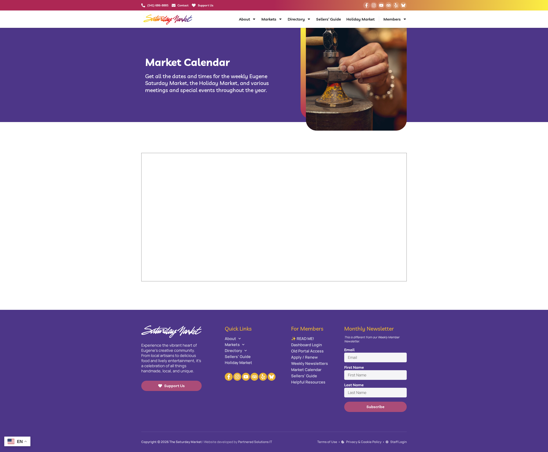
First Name (354, 367)
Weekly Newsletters (309, 363)
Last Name (354, 384)
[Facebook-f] (366, 5)
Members (392, 19)
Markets (268, 19)
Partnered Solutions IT (255, 442)
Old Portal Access (307, 351)
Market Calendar (306, 369)
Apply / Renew (304, 357)
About (244, 19)
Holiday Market (360, 19)
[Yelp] (396, 5)
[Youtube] (381, 5)
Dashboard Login (306, 345)
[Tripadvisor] (388, 5)
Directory (296, 19)
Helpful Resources (308, 382)
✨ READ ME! (302, 338)
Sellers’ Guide (328, 19)
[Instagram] (373, 5)
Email (349, 349)
